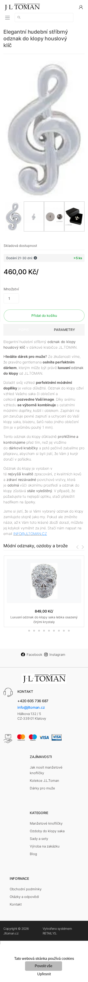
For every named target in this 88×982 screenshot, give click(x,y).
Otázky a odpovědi (24, 897)
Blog (33, 854)
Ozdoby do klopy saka (47, 831)
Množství (11, 289)
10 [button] (69, 631)
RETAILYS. (50, 933)
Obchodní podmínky (26, 889)
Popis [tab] (24, 330)
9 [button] (64, 631)
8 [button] (59, 631)
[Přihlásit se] (81, 7)
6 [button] (49, 631)
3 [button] (34, 631)
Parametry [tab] (64, 330)
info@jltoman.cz (31, 707)
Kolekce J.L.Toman (44, 780)
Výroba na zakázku (45, 846)
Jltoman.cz (11, 933)
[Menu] (7, 17)
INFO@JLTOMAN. (27, 533)
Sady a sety (39, 838)
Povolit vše (43, 966)
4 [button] (39, 631)
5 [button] (44, 631)
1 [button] (21, 631)
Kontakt (16, 904)
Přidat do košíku (44, 315)
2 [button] (29, 631)
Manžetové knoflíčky (46, 823)
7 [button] (54, 631)
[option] (44, 129)
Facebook (34, 654)
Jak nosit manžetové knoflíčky (46, 770)
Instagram (57, 654)
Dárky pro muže (42, 788)
